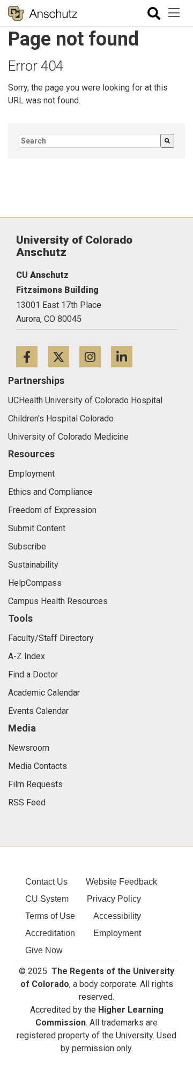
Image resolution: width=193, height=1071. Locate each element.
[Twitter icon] (63, 356)
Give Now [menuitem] (44, 950)
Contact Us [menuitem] (46, 881)
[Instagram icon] (95, 356)
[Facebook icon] (32, 356)
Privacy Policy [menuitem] (114, 898)
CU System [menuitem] (47, 898)
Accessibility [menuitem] (117, 916)
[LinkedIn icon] (125, 356)
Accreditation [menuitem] (50, 933)
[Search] (167, 141)
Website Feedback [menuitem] (121, 881)
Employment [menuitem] (117, 933)
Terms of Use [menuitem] (50, 916)
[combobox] (89, 141)
